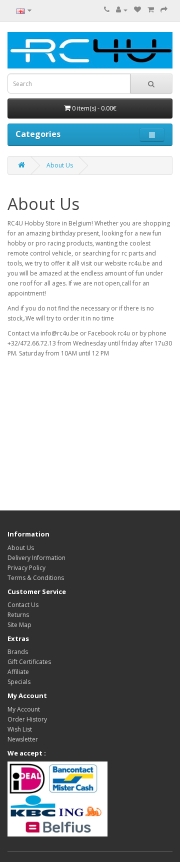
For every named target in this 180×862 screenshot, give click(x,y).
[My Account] (122, 10)
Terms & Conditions (36, 578)
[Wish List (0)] (137, 10)
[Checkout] (164, 10)
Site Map (20, 624)
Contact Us (23, 604)
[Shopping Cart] (151, 10)
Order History (27, 719)
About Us (59, 165)
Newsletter (23, 739)
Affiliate (18, 672)
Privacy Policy (27, 568)
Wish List (20, 729)
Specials (19, 682)
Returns (18, 614)
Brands (18, 652)
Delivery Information (37, 558)
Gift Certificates (29, 662)
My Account (24, 709)
